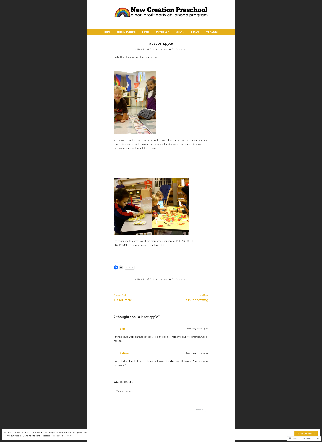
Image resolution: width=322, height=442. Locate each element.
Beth (122, 328)
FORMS (145, 32)
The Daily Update (179, 49)
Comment (199, 409)
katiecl (124, 353)
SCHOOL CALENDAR (126, 32)
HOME (107, 32)
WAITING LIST (162, 32)
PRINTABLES (212, 32)
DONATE (195, 32)
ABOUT (179, 32)
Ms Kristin (141, 49)
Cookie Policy (65, 436)
